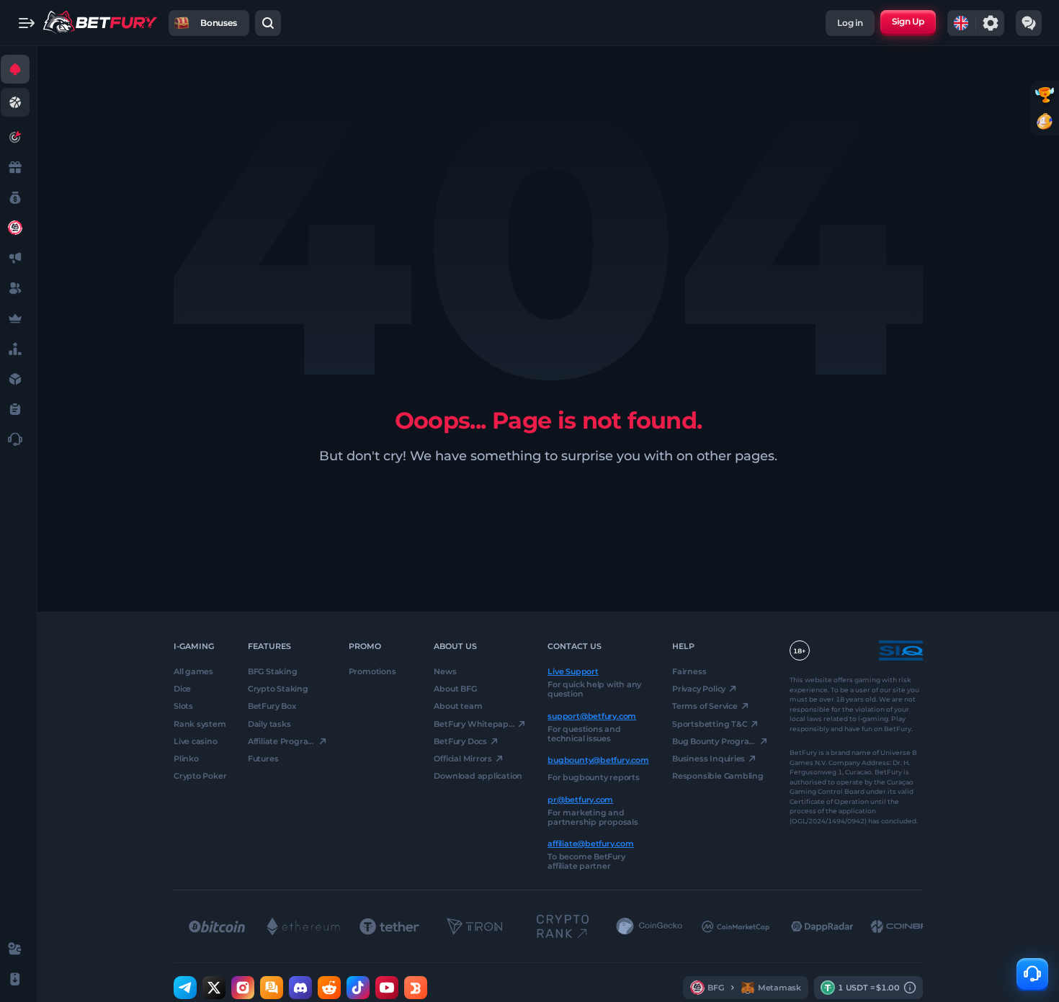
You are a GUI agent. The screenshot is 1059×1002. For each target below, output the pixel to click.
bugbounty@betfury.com (598, 760)
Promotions (372, 671)
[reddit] (329, 987)
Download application (478, 776)
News (445, 671)
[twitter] (213, 987)
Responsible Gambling (718, 776)
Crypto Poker (200, 776)
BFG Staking (273, 671)
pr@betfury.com (580, 799)
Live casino (196, 741)
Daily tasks (269, 723)
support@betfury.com (592, 715)
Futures (263, 758)
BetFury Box (272, 706)
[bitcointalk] (271, 987)
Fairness (689, 671)
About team (458, 706)
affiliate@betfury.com (590, 843)
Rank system (200, 723)
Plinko (186, 758)
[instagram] (242, 987)
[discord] (300, 987)
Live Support (573, 671)
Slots (183, 706)
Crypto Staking (278, 689)
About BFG (455, 689)
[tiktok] (358, 987)
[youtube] (386, 987)
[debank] (415, 987)
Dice (182, 689)
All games (193, 671)
